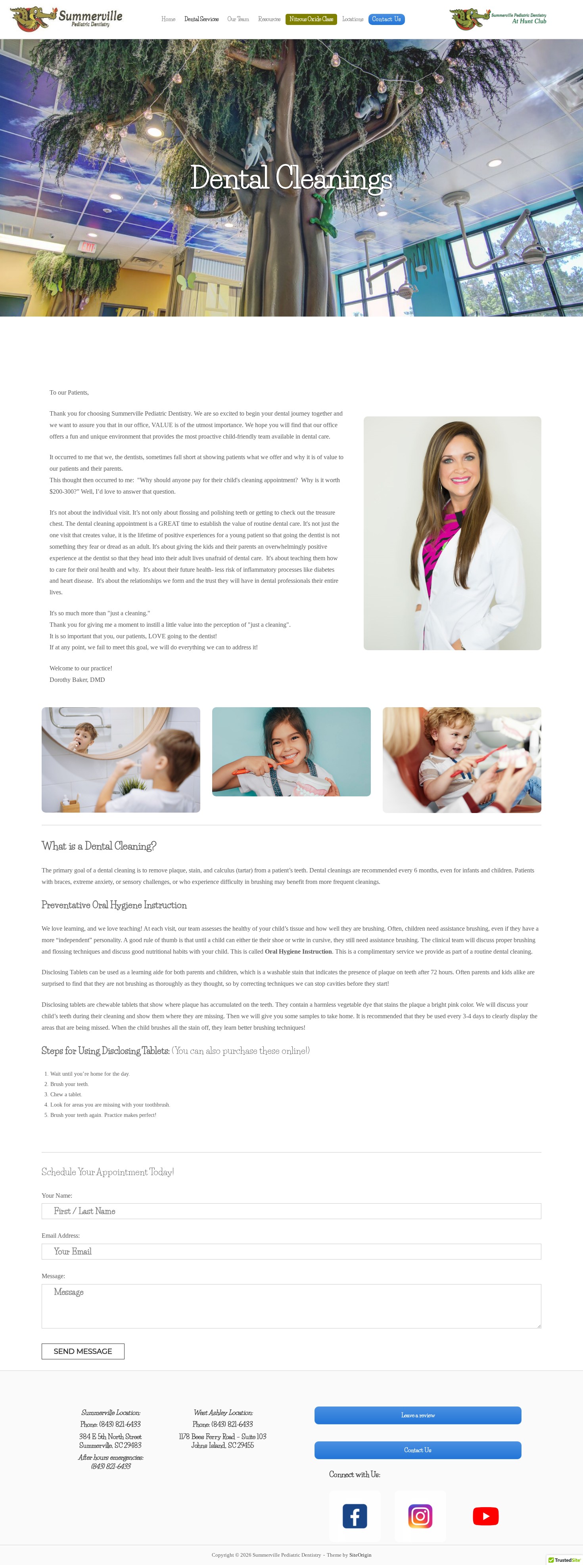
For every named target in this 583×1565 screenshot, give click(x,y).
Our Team (238, 19)
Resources (269, 19)
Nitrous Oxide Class (311, 19)
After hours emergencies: (110, 1457)
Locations (352, 19)
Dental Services (201, 19)
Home (168, 19)
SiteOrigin (360, 1555)
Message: (53, 1276)
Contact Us (386, 19)
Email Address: (61, 1235)
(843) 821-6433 (120, 1424)
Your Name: (57, 1195)
